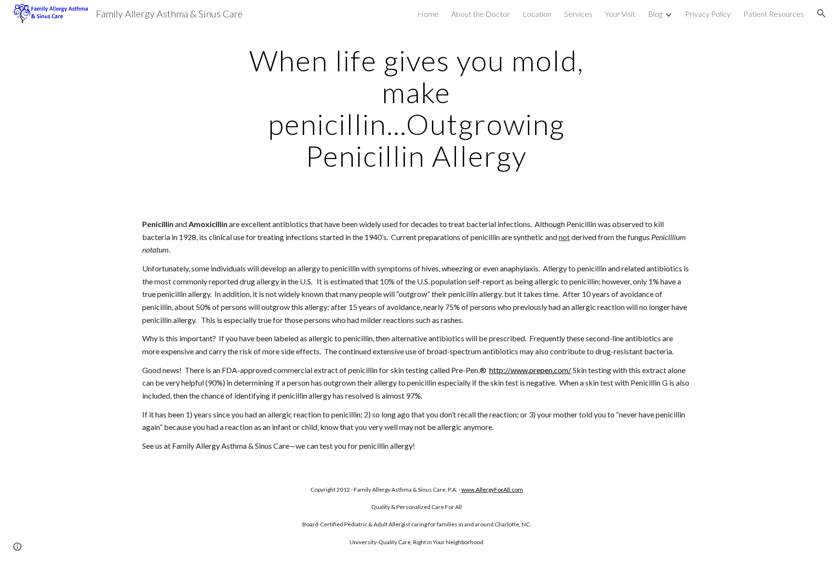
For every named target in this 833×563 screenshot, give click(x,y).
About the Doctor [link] (480, 13)
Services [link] (578, 13)
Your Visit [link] (620, 13)
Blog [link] (655, 13)
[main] (416, 107)
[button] (821, 13)
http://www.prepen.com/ (530, 370)
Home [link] (428, 13)
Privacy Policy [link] (708, 13)
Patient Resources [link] (773, 13)
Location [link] (537, 13)
